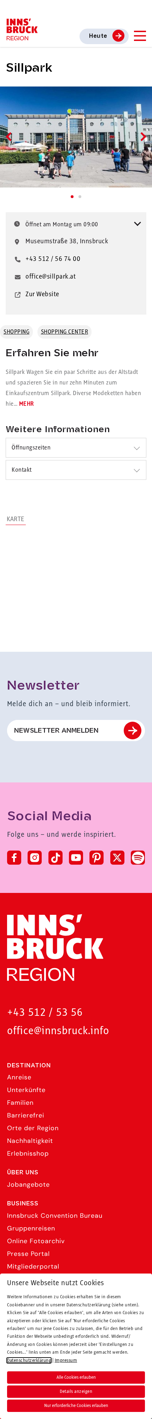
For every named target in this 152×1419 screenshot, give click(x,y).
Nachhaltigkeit (30, 1141)
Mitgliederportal (33, 1266)
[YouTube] (76, 858)
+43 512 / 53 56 (45, 1013)
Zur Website (42, 294)
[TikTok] (55, 858)
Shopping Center (64, 332)
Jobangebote (28, 1184)
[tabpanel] (76, 137)
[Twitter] (117, 858)
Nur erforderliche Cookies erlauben (76, 1405)
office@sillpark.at (50, 276)
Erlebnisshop (28, 1153)
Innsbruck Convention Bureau (55, 1215)
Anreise (19, 1077)
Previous (10, 136)
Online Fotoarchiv (36, 1241)
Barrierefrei (25, 1115)
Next (141, 136)
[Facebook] (14, 858)
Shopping (16, 332)
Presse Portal (28, 1254)
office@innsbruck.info (58, 1031)
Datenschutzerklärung (29, 1360)
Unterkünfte (26, 1090)
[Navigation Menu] (140, 36)
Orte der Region (33, 1128)
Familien (20, 1102)
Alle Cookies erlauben (76, 1377)
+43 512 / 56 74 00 (52, 259)
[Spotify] (138, 858)
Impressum (66, 1360)
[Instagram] (35, 858)
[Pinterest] (96, 858)
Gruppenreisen (31, 1228)
